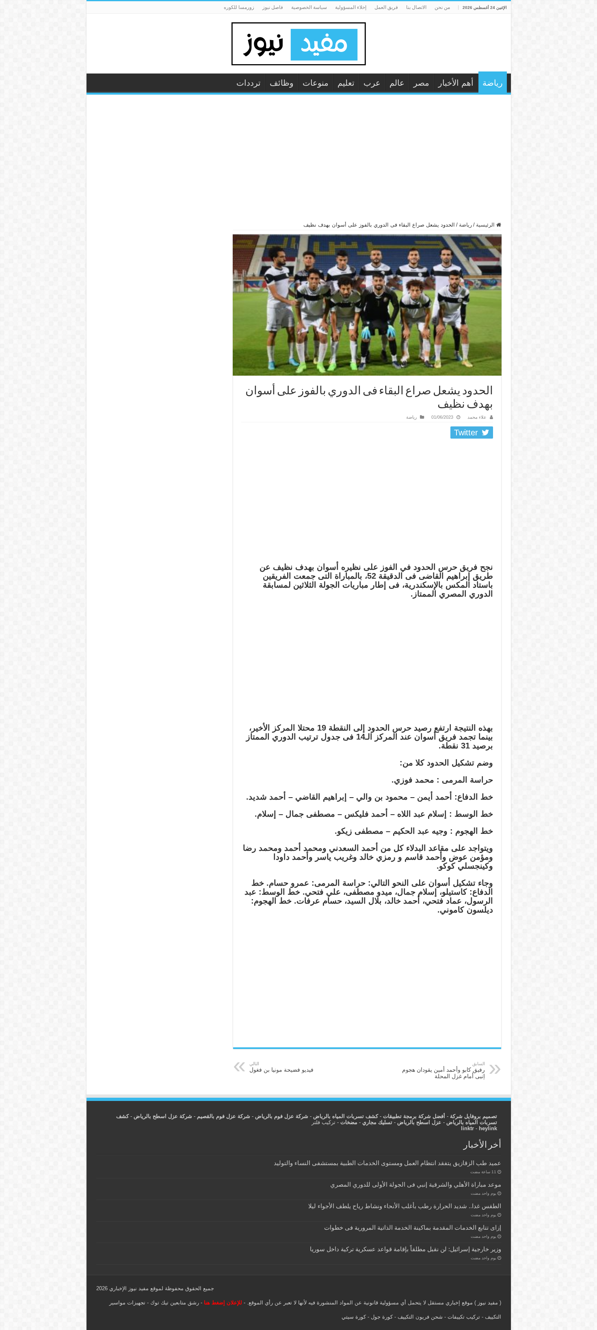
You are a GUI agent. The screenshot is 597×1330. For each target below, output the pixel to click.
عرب (372, 82)
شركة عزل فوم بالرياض (281, 1116)
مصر (421, 82)
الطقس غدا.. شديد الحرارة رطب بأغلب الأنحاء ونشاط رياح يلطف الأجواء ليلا (404, 1205)
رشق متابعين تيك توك (174, 1303)
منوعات (316, 82)
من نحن (442, 7)
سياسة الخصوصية (309, 7)
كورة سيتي (354, 1317)
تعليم (346, 82)
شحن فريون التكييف (420, 1317)
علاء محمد (477, 417)
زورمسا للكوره (239, 7)
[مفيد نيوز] (298, 42)
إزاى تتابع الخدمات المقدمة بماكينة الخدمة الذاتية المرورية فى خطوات (412, 1227)
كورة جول (381, 1317)
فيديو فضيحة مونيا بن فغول (281, 1067)
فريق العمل (386, 7)
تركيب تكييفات (464, 1317)
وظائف (282, 82)
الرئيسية (486, 225)
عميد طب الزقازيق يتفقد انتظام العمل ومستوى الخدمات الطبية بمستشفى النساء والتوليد (387, 1162)
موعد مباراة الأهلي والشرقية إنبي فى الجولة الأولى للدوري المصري (415, 1184)
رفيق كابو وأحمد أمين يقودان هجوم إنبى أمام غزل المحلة (443, 1070)
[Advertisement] (298, 161)
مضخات (348, 1122)
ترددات (248, 82)
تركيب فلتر (323, 1122)
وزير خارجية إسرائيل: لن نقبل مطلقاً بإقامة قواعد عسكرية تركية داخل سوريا (405, 1249)
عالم (396, 82)
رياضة (492, 82)
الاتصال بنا (416, 7)
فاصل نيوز (272, 7)
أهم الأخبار (456, 82)
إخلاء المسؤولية (350, 7)
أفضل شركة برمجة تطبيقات (414, 1116)
